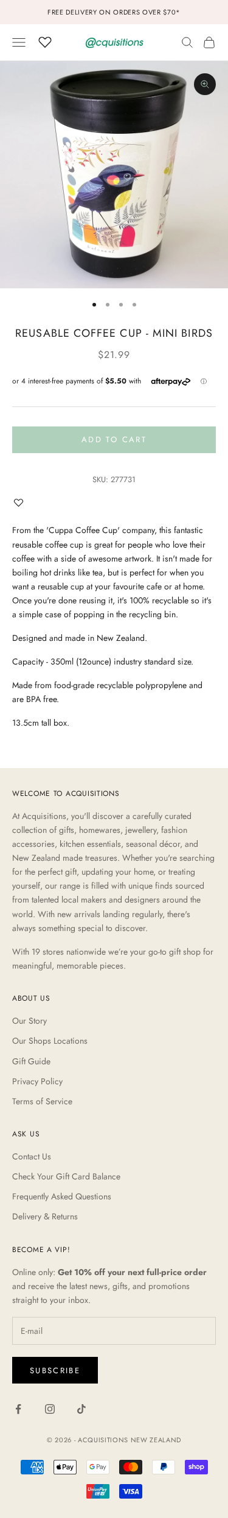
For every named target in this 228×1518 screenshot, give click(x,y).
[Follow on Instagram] (50, 1409)
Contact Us (31, 1156)
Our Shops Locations (50, 1041)
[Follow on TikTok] (81, 1409)
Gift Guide (31, 1061)
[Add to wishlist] (21, 502)
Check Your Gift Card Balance (66, 1176)
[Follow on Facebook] (18, 1409)
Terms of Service (42, 1101)
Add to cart (114, 439)
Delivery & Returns (45, 1216)
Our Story (29, 1021)
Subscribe (55, 1370)
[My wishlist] (45, 40)
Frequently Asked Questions (61, 1196)
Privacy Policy (37, 1081)
